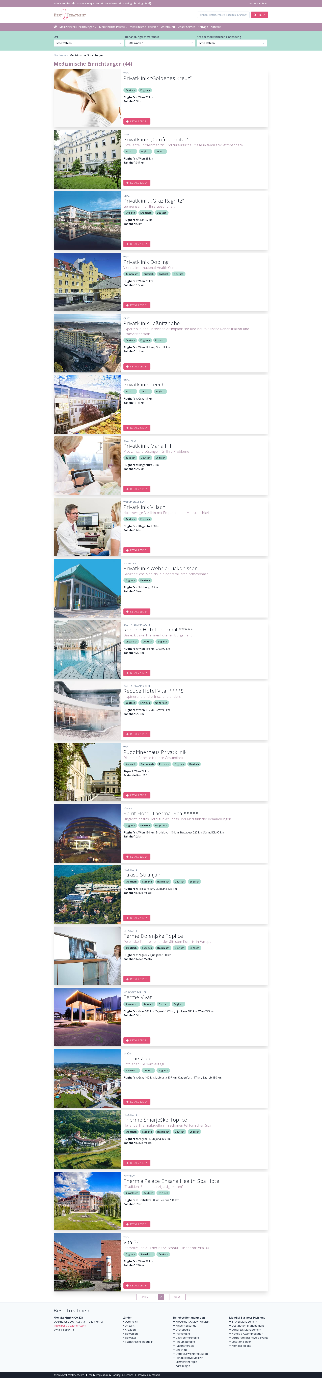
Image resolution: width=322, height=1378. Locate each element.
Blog (140, 3)
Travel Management (244, 1321)
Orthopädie (183, 1329)
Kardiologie (183, 1366)
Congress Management (246, 1329)
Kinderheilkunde (186, 1325)
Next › (177, 1297)
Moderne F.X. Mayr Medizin (192, 1321)
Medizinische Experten (144, 27)
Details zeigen (139, 121)
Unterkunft (168, 27)
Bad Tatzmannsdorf (136, 624)
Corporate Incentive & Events (250, 1337)
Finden (261, 14)
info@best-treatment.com (70, 1325)
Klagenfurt (131, 440)
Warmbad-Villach (134, 502)
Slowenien (131, 1333)
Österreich (131, 1321)
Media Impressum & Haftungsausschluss (111, 1374)
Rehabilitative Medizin (189, 1358)
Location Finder (241, 1342)
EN (251, 3)
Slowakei (130, 1337)
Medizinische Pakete (112, 27)
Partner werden (62, 3)
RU (266, 3)
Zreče (127, 1053)
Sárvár (127, 808)
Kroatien (130, 1329)
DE (258, 3)
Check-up (181, 1350)
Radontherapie (185, 1346)
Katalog (127, 3)
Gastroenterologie (187, 1337)
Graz (126, 195)
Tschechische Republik (139, 1342)
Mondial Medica (241, 1346)
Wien (126, 73)
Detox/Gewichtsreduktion (192, 1354)
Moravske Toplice (134, 992)
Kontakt (216, 27)
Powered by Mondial (149, 1374)
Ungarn (130, 1325)
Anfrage (203, 27)
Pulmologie (183, 1333)
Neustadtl (130, 869)
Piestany (129, 1176)
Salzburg (129, 563)
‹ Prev (144, 1297)
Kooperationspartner (87, 3)
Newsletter (111, 3)
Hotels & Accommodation (247, 1333)
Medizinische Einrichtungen (76, 27)
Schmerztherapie (186, 1362)
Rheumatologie (185, 1342)
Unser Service (186, 27)
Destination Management (248, 1325)
